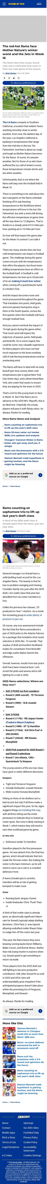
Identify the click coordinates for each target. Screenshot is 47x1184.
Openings (28, 1123)
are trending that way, (29, 810)
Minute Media (17, 1162)
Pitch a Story (8, 1137)
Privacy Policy (31, 1137)
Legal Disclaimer (10, 1147)
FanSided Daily (31, 1132)
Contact (6, 1127)
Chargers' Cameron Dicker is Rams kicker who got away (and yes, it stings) (23, 443)
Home (5, 486)
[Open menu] (4, 3)
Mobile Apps (8, 1132)
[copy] (18, 78)
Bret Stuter (11, 73)
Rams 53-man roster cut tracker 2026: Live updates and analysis (21, 434)
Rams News (15, 486)
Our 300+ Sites (31, 1127)
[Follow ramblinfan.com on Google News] (40, 475)
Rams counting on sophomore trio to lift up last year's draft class (23, 426)
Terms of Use (9, 1142)
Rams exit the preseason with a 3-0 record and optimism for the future (23, 452)
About (5, 1123)
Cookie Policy (30, 1142)
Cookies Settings (32, 1155)
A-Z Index (7, 1155)
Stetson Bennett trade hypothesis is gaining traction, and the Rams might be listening (24, 461)
